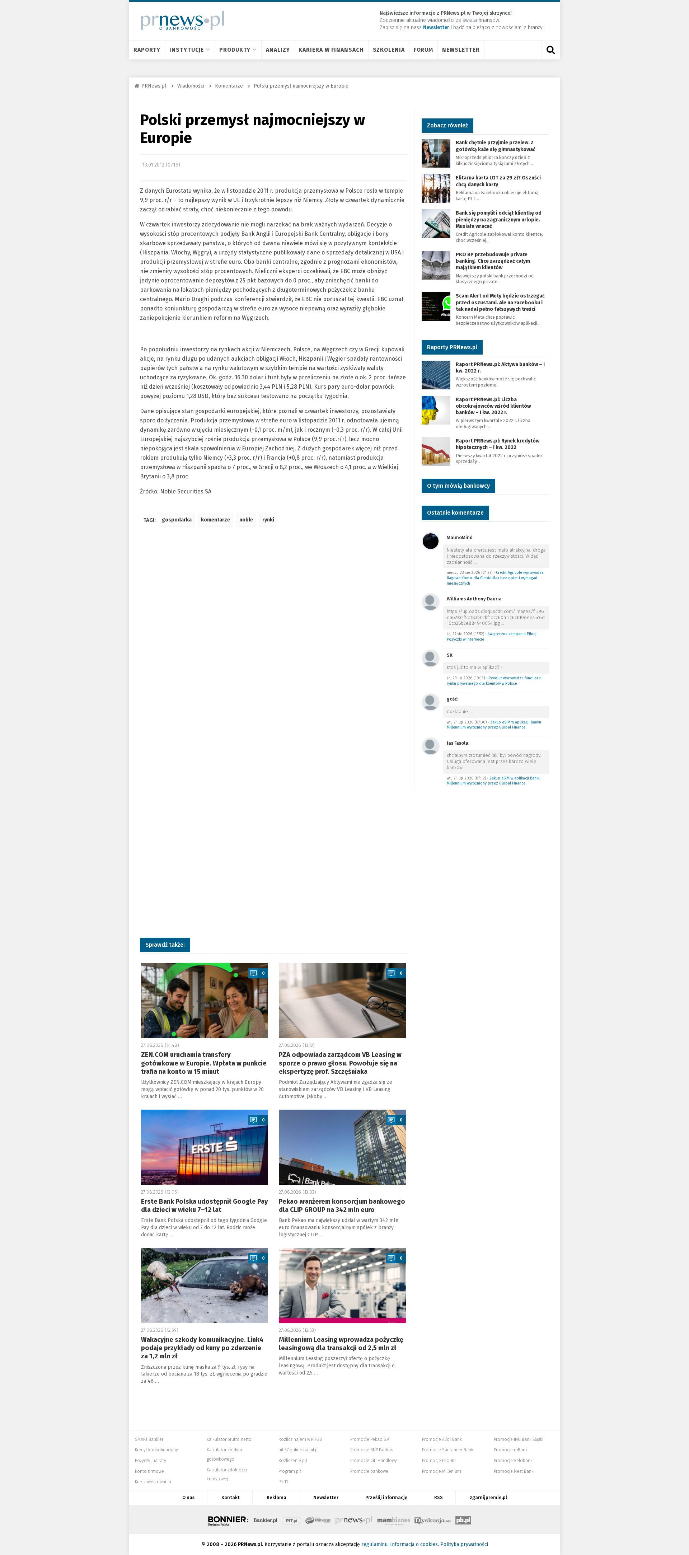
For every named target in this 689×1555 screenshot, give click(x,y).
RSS (438, 1497)
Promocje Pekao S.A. (370, 1439)
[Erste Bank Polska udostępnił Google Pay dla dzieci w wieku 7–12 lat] (204, 1147)
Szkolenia (389, 49)
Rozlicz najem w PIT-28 (300, 1439)
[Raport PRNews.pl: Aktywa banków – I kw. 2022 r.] (436, 374)
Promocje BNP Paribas (371, 1449)
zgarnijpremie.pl (488, 1497)
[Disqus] (273, 639)
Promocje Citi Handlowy (373, 1460)
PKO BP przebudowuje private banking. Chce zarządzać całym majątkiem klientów (493, 261)
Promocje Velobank (513, 1460)
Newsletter (461, 49)
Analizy (278, 49)
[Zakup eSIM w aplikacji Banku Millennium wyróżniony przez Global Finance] (431, 701)
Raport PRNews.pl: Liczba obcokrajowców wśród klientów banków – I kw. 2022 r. (493, 406)
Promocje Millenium (441, 1471)
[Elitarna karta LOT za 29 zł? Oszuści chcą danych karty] (436, 188)
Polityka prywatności (464, 1544)
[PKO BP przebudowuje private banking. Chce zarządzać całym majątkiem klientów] (436, 264)
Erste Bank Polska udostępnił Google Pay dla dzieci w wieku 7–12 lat (204, 1206)
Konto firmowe (149, 1471)
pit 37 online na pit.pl (298, 1449)
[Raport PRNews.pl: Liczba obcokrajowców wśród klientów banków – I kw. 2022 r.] (436, 409)
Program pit (289, 1471)
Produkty (234, 49)
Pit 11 (283, 1481)
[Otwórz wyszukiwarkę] (550, 50)
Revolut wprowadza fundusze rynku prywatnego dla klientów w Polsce (494, 681)
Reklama (276, 1497)
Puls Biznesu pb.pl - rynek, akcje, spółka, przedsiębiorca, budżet (463, 1519)
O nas (188, 1497)
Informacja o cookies (414, 1544)
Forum (423, 49)
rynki (268, 520)
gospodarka (177, 520)
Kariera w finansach (331, 49)
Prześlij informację (386, 1497)
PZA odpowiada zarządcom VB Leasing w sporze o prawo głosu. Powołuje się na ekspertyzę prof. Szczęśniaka (340, 1063)
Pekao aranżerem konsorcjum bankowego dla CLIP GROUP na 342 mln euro (342, 1206)
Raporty (146, 49)
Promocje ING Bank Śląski (518, 1439)
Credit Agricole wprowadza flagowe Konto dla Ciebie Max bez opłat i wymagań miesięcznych (495, 577)
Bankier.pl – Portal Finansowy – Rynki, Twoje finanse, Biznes (265, 1519)
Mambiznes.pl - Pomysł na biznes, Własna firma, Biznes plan (393, 1519)
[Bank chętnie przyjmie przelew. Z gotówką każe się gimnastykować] (436, 153)
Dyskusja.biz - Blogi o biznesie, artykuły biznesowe (432, 1519)
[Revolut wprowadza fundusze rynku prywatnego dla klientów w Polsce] (431, 658)
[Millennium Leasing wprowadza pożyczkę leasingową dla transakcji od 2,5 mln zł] (342, 1285)
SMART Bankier (149, 1439)
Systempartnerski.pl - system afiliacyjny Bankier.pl (318, 1519)
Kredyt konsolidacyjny (156, 1449)
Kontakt (230, 1497)
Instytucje (186, 49)
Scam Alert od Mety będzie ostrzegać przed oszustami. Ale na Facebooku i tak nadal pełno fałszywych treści (500, 302)
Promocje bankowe (369, 1471)
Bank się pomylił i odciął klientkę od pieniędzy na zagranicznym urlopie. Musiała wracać (499, 219)
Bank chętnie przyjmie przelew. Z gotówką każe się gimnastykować (495, 146)
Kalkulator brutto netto (229, 1439)
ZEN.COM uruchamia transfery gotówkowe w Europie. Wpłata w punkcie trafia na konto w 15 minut (204, 1063)
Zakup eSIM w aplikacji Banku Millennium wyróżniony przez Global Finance (494, 725)
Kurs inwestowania (153, 1481)
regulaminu (374, 1544)
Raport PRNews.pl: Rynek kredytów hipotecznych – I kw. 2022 (497, 444)
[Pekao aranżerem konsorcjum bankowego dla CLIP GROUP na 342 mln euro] (342, 1147)
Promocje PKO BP (438, 1460)
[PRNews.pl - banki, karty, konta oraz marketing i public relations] (179, 20)
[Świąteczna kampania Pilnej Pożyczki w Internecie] (431, 601)
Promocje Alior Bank (442, 1439)
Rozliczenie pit (292, 1460)
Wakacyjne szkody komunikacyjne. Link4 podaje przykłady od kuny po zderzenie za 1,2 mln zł (202, 1348)
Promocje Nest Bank (514, 1471)
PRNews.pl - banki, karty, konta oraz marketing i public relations (354, 1519)
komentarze (215, 520)
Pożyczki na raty (150, 1460)
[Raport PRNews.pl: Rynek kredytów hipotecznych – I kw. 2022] (436, 451)
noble (246, 520)
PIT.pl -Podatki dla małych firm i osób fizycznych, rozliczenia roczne (291, 1519)
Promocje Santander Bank (447, 1449)
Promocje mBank (511, 1449)
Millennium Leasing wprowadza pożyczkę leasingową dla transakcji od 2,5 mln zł (341, 1344)
